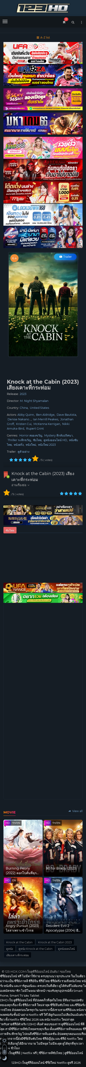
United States (39, 407)
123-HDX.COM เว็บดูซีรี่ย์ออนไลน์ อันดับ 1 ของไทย (38, 971)
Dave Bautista (66, 414)
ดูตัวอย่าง (23, 451)
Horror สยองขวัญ (30, 435)
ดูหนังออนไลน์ (66, 948)
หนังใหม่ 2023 (47, 444)
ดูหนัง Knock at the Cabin (36, 948)
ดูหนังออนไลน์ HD (55, 440)
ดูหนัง (9, 948)
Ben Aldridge (45, 414)
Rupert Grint (35, 428)
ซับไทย (37, 440)
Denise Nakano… (19, 419)
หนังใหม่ (31, 444)
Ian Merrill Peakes (45, 419)
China (24, 407)
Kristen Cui (23, 424)
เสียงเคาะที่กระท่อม (17, 955)
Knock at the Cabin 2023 (55, 942)
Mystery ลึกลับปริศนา (58, 435)
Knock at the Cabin (19, 942)
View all (77, 811)
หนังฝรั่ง (19, 444)
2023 (23, 394)
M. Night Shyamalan (34, 401)
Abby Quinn (25, 414)
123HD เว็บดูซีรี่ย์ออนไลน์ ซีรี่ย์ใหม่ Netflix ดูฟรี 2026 (43, 7)
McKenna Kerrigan (46, 424)
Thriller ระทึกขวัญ (19, 440)
